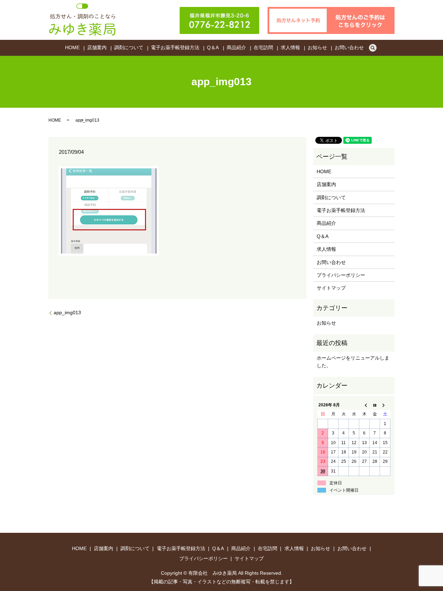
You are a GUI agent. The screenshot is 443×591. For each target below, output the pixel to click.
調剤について (128, 48)
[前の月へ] (364, 404)
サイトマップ (331, 288)
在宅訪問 (263, 48)
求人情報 (290, 48)
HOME (72, 48)
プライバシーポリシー (341, 275)
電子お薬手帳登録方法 (175, 48)
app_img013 (67, 312)
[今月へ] (375, 404)
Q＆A (213, 48)
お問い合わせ (349, 48)
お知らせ (317, 48)
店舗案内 (97, 48)
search (373, 48)
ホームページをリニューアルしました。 (353, 361)
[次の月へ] (385, 404)
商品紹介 (236, 48)
